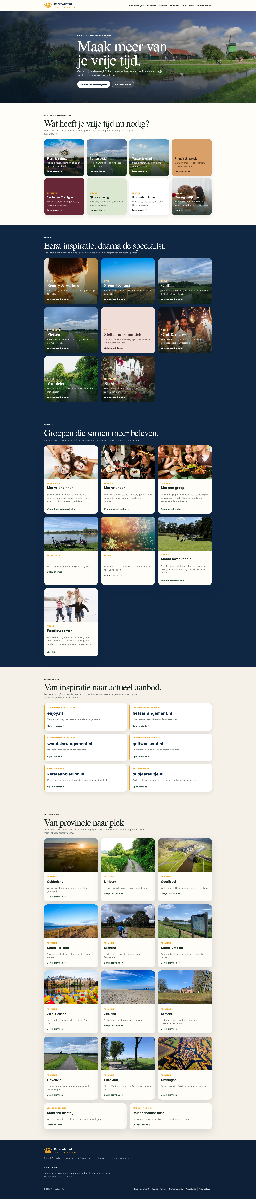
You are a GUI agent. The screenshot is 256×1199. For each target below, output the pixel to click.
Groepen (174, 5)
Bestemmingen (136, 5)
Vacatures (191, 1189)
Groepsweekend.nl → (172, 509)
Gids (184, 5)
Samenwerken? (141, 1189)
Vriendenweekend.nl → (116, 509)
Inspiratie (151, 5)
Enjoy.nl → (52, 651)
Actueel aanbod (204, 5)
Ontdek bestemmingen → (93, 84)
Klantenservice (176, 1189)
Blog (191, 5)
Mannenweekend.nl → (172, 580)
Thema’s (163, 5)
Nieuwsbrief (205, 1189)
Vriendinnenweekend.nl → (61, 509)
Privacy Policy (159, 1189)
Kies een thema (123, 84)
